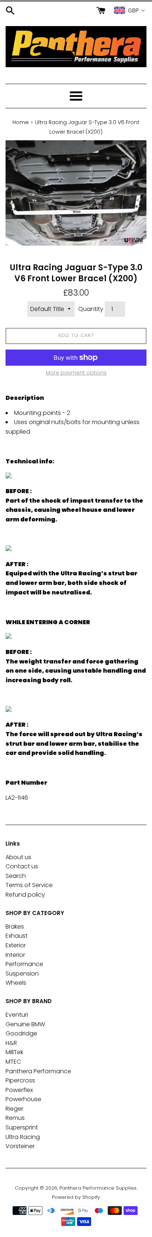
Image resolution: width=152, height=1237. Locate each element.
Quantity (90, 309)
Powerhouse (23, 1099)
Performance (24, 964)
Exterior (16, 945)
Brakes (15, 926)
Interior (15, 955)
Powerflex (19, 1090)
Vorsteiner (20, 1146)
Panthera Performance (38, 1071)
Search (16, 876)
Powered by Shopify (76, 1197)
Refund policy (25, 894)
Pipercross (20, 1080)
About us (18, 857)
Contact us (22, 866)
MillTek (14, 1052)
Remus (15, 1118)
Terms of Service (29, 885)
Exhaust (17, 936)
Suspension (22, 973)
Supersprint (22, 1127)
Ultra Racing (23, 1137)
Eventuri (17, 1014)
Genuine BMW (25, 1024)
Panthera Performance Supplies (98, 1188)
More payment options (76, 372)
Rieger (14, 1108)
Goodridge (21, 1033)
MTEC (13, 1061)
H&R (11, 1043)
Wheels (16, 983)
